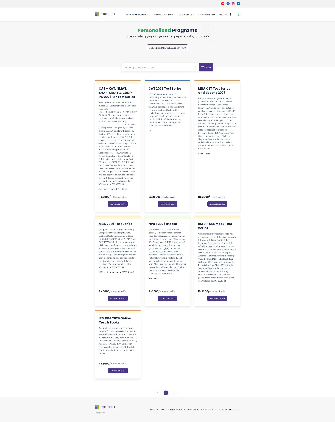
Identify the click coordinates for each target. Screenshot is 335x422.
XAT (118, 188)
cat (100, 188)
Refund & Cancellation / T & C (227, 409)
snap (112, 188)
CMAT (125, 188)
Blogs (162, 409)
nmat (105, 188)
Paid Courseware (185, 14)
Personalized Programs (136, 14)
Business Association (206, 14)
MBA (208, 153)
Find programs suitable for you (167, 47)
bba (150, 278)
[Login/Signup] (237, 14)
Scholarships (193, 409)
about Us (154, 409)
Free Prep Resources (162, 14)
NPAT (156, 278)
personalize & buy (117, 204)
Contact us (222, 14)
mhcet (201, 153)
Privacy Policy (207, 409)
